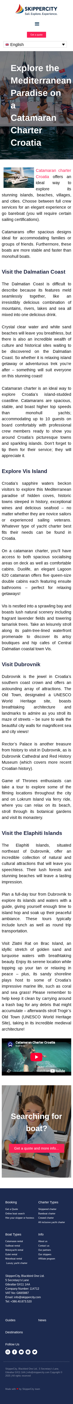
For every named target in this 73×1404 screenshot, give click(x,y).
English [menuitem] (17, 44)
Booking (11, 1202)
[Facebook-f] (14, 1351)
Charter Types (48, 1202)
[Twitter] (34, 1351)
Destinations (14, 1332)
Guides (10, 1320)
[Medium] (28, 1351)
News (42, 1320)
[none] (35, 44)
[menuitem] (35, 44)
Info (41, 1234)
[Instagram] (7, 1351)
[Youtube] (21, 1351)
